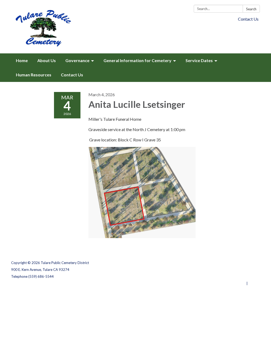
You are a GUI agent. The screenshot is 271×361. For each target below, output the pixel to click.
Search (251, 9)
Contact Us (248, 18)
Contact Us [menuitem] (72, 74)
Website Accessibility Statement (232, 276)
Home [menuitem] (22, 60)
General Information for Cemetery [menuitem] (137, 60)
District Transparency (241, 269)
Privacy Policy (248, 263)
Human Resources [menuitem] (33, 74)
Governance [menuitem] (77, 60)
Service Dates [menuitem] (199, 60)
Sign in (254, 283)
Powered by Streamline (226, 283)
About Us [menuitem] (46, 60)
